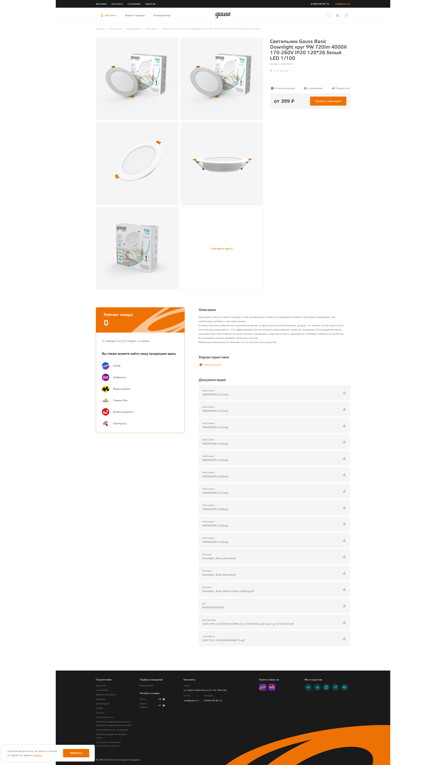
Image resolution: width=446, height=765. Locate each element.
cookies (38, 755)
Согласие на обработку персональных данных (108, 744)
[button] (329, 15)
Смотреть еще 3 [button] (221, 248)
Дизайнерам (102, 703)
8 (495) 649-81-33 (320, 3)
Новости (100, 712)
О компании (134, 3)
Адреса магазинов (106, 694)
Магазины (101, 3)
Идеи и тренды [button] (135, 15)
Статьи (99, 708)
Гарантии (150, 3)
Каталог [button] (110, 15)
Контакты (117, 3)
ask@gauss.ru (342, 3)
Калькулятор (146, 685)
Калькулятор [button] (162, 15)
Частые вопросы (104, 717)
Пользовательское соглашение (112, 729)
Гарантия (100, 699)
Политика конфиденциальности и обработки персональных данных (114, 723)
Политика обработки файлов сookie (111, 736)
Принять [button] (76, 753)
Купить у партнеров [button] (328, 101)
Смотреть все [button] (212, 364)
